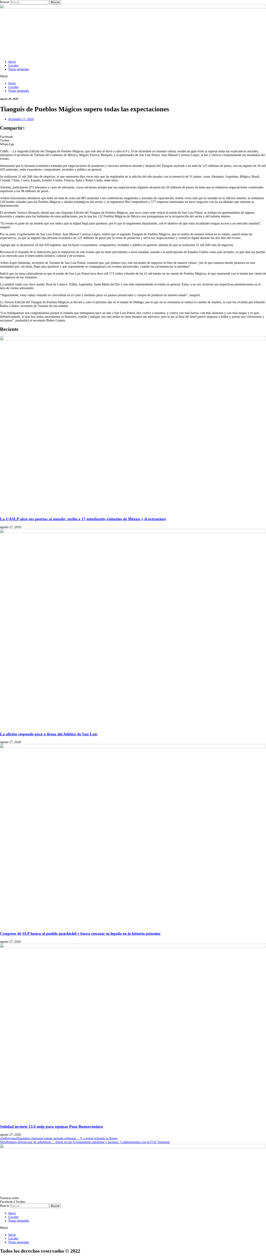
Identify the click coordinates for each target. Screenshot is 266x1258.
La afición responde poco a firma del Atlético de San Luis (48, 734)
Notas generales (18, 69)
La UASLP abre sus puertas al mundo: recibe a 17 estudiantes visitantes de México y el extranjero (83, 519)
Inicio (12, 61)
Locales (13, 65)
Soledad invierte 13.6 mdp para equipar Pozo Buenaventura (51, 1126)
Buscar (4, 2)
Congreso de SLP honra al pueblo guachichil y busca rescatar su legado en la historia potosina (80, 933)
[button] (133, 76)
